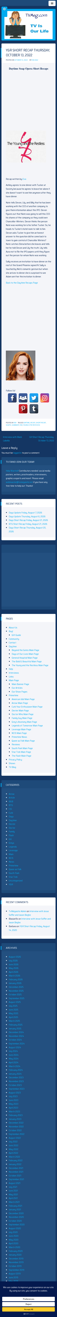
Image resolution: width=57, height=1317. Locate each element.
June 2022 (13, 1145)
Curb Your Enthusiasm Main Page (27, 707)
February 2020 (16, 1251)
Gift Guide (16, 635)
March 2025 (14, 1021)
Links (11, 676)
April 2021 (13, 1198)
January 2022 (15, 1164)
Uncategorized (16, 880)
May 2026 (13, 968)
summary (15, 425)
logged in (17, 453)
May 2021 (13, 1194)
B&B (11, 801)
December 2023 (16, 1077)
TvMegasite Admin (17, 911)
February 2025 (16, 1025)
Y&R (15, 422)
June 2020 (13, 1236)
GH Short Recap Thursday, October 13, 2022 (41, 438)
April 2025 (13, 1017)
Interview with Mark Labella (12, 438)
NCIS (11, 858)
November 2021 (16, 1172)
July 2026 (13, 960)
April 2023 (13, 1108)
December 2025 (16, 987)
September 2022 (16, 1134)
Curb (11, 813)
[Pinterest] (23, 409)
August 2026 (15, 957)
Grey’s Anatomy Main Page (24, 722)
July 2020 (13, 1232)
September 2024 (17, 1043)
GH (10, 839)
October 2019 (15, 1266)
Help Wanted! (12, 471)
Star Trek (13, 877)
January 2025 (15, 1028)
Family (12, 831)
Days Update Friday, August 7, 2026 (25, 512)
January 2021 (15, 1209)
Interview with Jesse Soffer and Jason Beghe (29, 913)
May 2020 (13, 1240)
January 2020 (15, 1255)
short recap (41, 422)
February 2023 (16, 1115)
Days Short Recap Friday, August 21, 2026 (28, 520)
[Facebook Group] (23, 398)
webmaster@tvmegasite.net (19, 482)
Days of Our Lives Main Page (25, 654)
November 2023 (16, 1081)
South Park (14, 873)
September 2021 (16, 1179)
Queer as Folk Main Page (23, 741)
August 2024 (15, 1047)
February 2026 (16, 979)
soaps (8, 425)
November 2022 (16, 1126)
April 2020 (13, 1243)
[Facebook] (12, 398)
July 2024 (13, 1051)
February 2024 (16, 1070)
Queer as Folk (15, 869)
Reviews (16, 744)
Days (11, 816)
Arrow (11, 794)
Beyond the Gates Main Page (25, 650)
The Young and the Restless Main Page (30, 665)
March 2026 (14, 975)
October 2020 (15, 1221)
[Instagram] (44, 398)
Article (12, 797)
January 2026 (15, 983)
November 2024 (16, 1036)
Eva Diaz (35, 60)
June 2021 (13, 1190)
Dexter (12, 824)
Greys (11, 843)
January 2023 (15, 1119)
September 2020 (17, 1224)
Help (11, 669)
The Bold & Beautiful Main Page (27, 661)
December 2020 (16, 1213)
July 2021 (13, 1187)
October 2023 (15, 1085)
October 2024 (15, 1040)
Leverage (13, 850)
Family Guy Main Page (22, 718)
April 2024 (13, 1062)
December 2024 (16, 1032)
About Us (13, 627)
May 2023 (13, 1104)
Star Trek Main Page (21, 752)
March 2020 (14, 1247)
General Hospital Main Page (25, 658)
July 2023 (13, 1096)
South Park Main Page (22, 748)
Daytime (27, 422)
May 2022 (13, 1149)
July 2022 (13, 1141)
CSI (10, 809)
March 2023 (14, 1111)
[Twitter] (34, 398)
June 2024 (14, 1055)
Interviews (14, 673)
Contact (12, 642)
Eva (24, 179)
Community (14, 639)
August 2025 (15, 1002)
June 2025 (13, 1010)
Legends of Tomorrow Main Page (27, 725)
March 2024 (14, 1066)
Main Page (14, 680)
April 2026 (13, 972)
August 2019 (15, 1273)
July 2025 (13, 1006)
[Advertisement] (28, 101)
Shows (12, 763)
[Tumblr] (34, 409)
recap (32, 422)
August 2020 (15, 1228)
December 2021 (16, 1168)
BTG (11, 805)
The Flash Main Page (21, 756)
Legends (13, 847)
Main (11, 854)
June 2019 (13, 1277)
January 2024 (15, 1074)
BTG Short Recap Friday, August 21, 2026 (28, 524)
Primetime (13, 695)
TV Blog (12, 767)
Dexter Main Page (20, 710)
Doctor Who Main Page (22, 714)
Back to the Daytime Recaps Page (22, 283)
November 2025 (16, 991)
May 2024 (14, 1058)
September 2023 (16, 1089)
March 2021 (14, 1202)
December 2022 (16, 1123)
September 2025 (16, 998)
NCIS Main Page (19, 733)
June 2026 (13, 964)
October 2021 (15, 1175)
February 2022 (16, 1160)
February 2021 (15, 1206)
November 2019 (16, 1262)
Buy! (11, 631)
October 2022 (15, 1130)
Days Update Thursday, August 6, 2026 (27, 516)
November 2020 (16, 1217)
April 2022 (13, 1153)
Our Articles (17, 688)
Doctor (12, 828)
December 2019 (16, 1258)
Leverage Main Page (21, 729)
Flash (11, 835)
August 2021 (14, 1183)
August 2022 (15, 1138)
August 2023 (15, 1092)
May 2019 (13, 1281)
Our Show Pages (19, 691)
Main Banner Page (20, 684)
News (11, 862)
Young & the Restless (31, 425)
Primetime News (19, 737)
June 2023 (13, 1100)
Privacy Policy (15, 759)
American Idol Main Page (23, 699)
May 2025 (13, 1013)
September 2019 (16, 1270)
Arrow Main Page (20, 703)
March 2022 (14, 1157)
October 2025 (15, 994)
